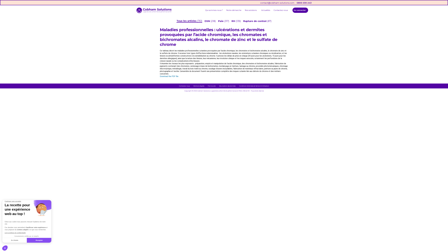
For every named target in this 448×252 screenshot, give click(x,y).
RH (233, 21)
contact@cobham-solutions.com (277, 3)
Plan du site (212, 86)
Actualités (265, 10)
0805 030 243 (304, 3)
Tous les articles (187, 20)
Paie (221, 21)
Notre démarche (233, 10)
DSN (208, 21)
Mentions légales (198, 86)
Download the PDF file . (169, 76)
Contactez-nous (281, 10)
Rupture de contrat (255, 21)
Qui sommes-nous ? (214, 10)
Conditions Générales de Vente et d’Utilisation (254, 86)
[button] (251, 10)
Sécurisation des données (227, 86)
